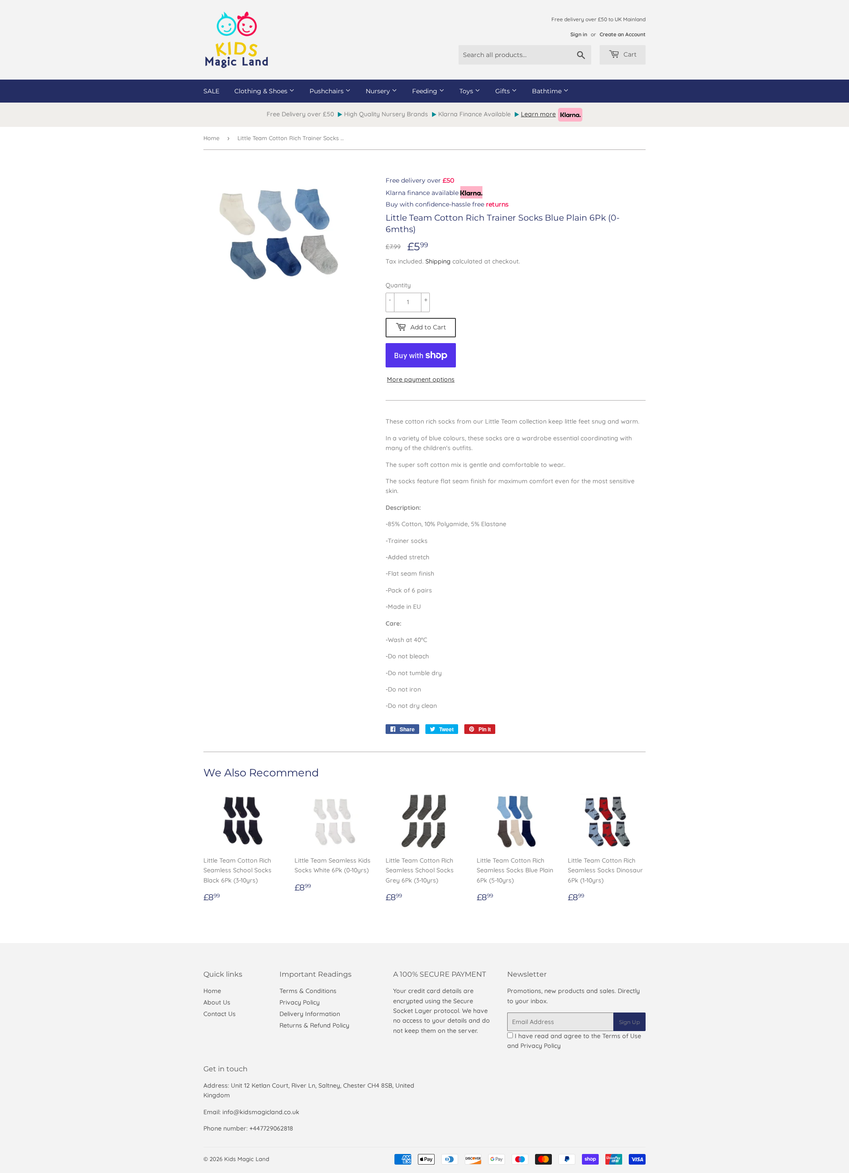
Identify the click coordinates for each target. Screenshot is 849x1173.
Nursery (379, 91)
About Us (216, 1002)
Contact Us (219, 1014)
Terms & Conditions (308, 991)
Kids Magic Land (246, 1158)
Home (211, 137)
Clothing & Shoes (261, 91)
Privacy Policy (299, 1002)
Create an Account (623, 34)
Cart (629, 54)
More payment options (421, 379)
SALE (211, 91)
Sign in (578, 34)
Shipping (438, 261)
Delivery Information (309, 1014)
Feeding (425, 91)
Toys (467, 91)
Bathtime (547, 91)
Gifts (503, 91)
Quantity (398, 285)
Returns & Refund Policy (314, 1025)
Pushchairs (327, 91)
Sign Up (629, 1022)
